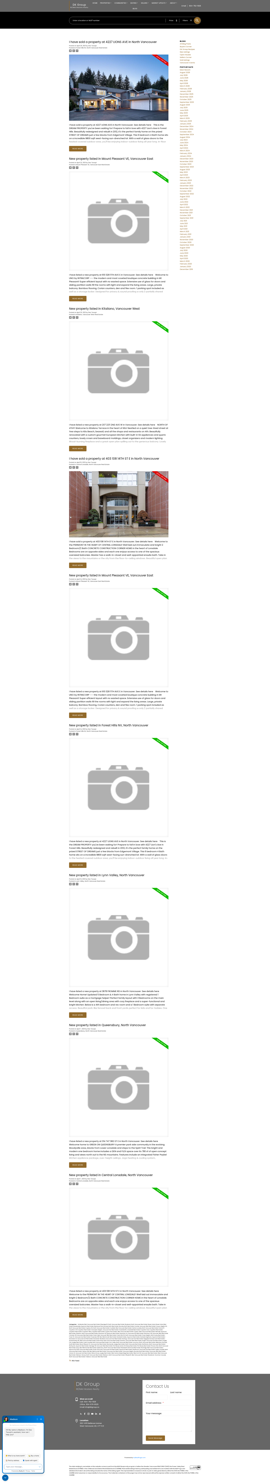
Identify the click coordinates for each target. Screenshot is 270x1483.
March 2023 (185, 177)
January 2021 (185, 237)
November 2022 (186, 188)
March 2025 (185, 118)
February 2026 (186, 89)
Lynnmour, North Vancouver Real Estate (144, 1342)
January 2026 (185, 91)
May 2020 (184, 256)
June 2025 (184, 110)
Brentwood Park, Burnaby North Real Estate (106, 1326)
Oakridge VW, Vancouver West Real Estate (101, 1346)
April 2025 (184, 115)
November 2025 (186, 97)
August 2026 (185, 72)
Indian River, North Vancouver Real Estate (108, 1340)
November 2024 (186, 129)
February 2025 (186, 121)
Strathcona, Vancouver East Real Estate (144, 1349)
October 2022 (185, 191)
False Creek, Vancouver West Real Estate (104, 1335)
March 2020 (185, 261)
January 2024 (185, 156)
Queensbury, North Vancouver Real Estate (91, 1031)
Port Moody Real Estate (143, 1346)
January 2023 (185, 183)
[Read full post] (118, 89)
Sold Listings (185, 60)
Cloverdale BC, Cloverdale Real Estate (129, 1330)
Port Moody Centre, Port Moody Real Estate (125, 1346)
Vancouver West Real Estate (157, 1351)
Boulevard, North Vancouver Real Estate (136, 1324)
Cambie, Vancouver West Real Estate (145, 1326)
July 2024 (184, 140)
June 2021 (184, 223)
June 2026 (184, 78)
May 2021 (183, 226)
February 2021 (185, 234)
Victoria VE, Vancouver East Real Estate (80, 1353)
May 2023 (184, 172)
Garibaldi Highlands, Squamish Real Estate (152, 1337)
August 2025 (185, 105)
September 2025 (187, 102)
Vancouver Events (187, 62)
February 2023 (186, 180)
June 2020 (184, 253)
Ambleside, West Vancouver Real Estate (89, 1324)
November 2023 (186, 161)
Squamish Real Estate (125, 1349)
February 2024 (186, 153)
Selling (144, 3)
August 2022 (185, 196)
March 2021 (184, 231)
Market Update (158, 3)
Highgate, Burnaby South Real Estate (154, 1339)
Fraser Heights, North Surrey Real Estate (153, 1335)
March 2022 (185, 207)
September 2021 (186, 218)
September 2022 (187, 194)
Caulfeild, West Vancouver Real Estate (121, 1328)
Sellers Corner (186, 57)
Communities (120, 3)
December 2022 (186, 185)
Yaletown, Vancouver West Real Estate (96, 1357)
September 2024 (187, 134)
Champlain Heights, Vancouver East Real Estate (104, 1330)
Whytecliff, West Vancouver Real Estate (136, 1355)
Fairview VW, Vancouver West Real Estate (81, 1335)
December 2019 (186, 269)
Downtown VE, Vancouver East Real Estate (131, 1333)
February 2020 (186, 264)
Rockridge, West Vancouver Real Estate (152, 1348)
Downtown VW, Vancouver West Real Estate (156, 1333)
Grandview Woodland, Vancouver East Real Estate (107, 1339)
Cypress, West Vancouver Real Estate (144, 1331)
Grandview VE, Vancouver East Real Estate (81, 1339)
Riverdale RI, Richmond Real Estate (130, 1348)
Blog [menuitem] (135, 8)
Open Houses (185, 54)
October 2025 (185, 99)
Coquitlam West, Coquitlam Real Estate (93, 1331)
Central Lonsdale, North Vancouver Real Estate (92, 465)
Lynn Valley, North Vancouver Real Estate (90, 881)
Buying (133, 3)
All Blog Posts (185, 44)
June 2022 (184, 202)
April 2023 (184, 175)
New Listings (185, 52)
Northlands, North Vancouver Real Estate (153, 1344)
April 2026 (184, 83)
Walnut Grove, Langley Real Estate (101, 1353)
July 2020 (184, 250)
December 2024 (186, 126)
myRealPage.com (139, 1457)
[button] (81, 1414)
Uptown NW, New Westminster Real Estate (94, 1351)
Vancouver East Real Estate (114, 1351)
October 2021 (185, 215)
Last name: (176, 1392)
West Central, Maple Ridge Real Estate (122, 1353)
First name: (152, 1392)
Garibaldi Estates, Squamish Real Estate (128, 1337)
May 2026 (184, 80)
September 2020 (187, 245)
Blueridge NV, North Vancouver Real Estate (112, 1324)
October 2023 (185, 164)
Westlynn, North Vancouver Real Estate (114, 1355)
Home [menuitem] (94, 3)
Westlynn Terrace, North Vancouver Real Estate (89, 1355)
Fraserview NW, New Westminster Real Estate (103, 1337)
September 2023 (187, 167)
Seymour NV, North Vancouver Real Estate (81, 1349)
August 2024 (185, 137)
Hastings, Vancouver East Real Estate (132, 1339)
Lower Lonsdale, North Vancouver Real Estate (96, 1342)
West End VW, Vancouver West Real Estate (145, 1353)
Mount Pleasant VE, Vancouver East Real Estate (93, 165)
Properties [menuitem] (105, 3)
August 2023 (185, 169)
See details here (142, 124)
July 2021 (183, 221)
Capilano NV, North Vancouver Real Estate (97, 1328)
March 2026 (185, 86)
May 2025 (184, 113)
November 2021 (186, 212)
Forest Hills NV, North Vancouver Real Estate (91, 48)
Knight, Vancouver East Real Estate (152, 1340)
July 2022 (183, 199)
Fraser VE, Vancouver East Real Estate (79, 1337)
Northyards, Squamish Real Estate (78, 1346)
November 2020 (186, 239)
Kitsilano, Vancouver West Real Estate (89, 315)
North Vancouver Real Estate (134, 1344)
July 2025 (184, 107)
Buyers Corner (186, 46)
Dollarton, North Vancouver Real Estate (87, 1333)
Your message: (154, 1413)
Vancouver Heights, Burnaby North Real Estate (136, 1351)
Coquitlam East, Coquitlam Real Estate (152, 1330)
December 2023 (186, 159)
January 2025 (185, 124)
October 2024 (186, 132)
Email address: (154, 1402)
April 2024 (184, 148)
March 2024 (185, 150)
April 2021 (184, 229)
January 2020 (185, 266)
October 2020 (185, 242)
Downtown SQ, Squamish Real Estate (109, 1333)
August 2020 (185, 247)
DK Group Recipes (187, 49)
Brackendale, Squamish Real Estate (84, 1326)
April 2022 (184, 204)
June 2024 (184, 142)
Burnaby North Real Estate (126, 1326)
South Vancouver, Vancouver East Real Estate (106, 1349)
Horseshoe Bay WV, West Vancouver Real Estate (82, 1340)
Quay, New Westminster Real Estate (86, 1348)
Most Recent (185, 70)
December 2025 (186, 94)
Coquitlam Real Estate (75, 1331)
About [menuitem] (173, 3)
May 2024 (184, 145)
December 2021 (186, 210)
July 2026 (184, 75)
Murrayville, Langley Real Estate (116, 1344)
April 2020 (184, 258)
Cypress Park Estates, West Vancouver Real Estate (119, 1331)
